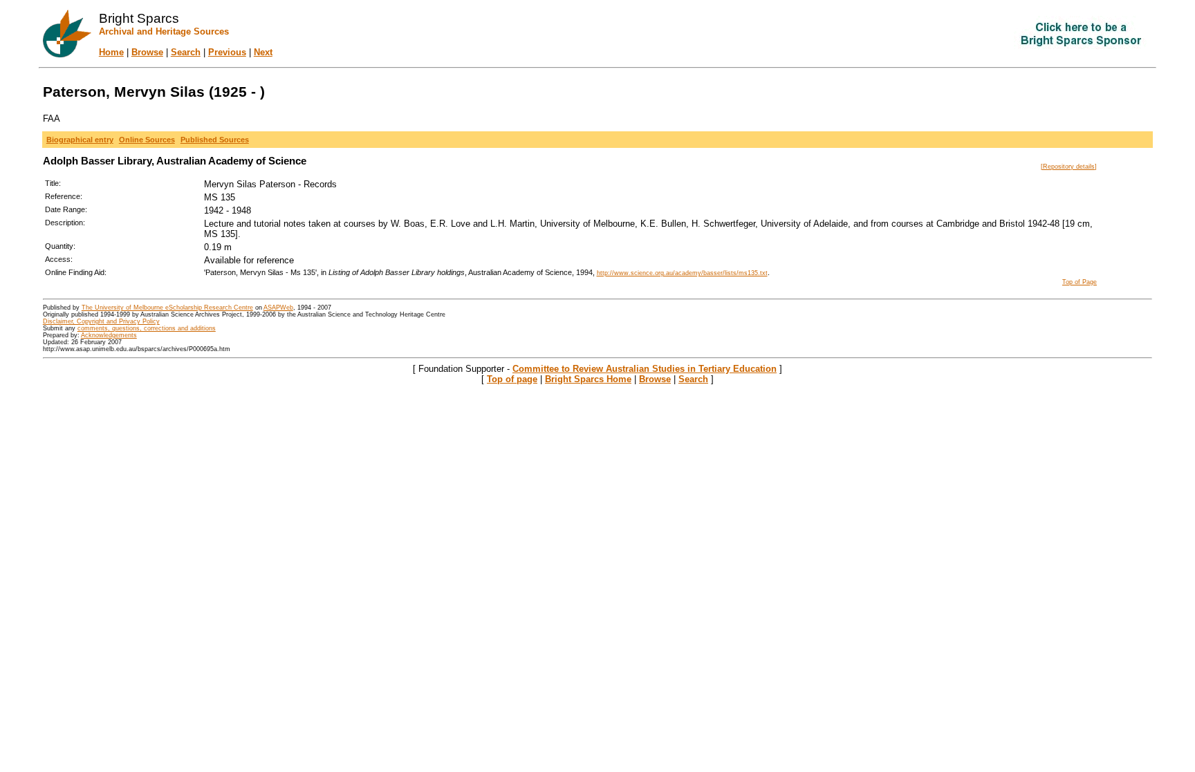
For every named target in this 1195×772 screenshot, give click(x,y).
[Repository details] (1069, 166)
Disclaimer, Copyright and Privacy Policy (101, 321)
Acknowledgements (109, 335)
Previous (227, 52)
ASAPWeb (278, 307)
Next (263, 52)
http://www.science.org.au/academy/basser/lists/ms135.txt (682, 273)
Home (111, 52)
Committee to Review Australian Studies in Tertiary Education (644, 369)
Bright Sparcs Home (588, 379)
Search (186, 52)
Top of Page (1079, 282)
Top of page (512, 379)
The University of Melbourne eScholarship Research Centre (167, 307)
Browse (147, 52)
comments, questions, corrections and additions (146, 328)
